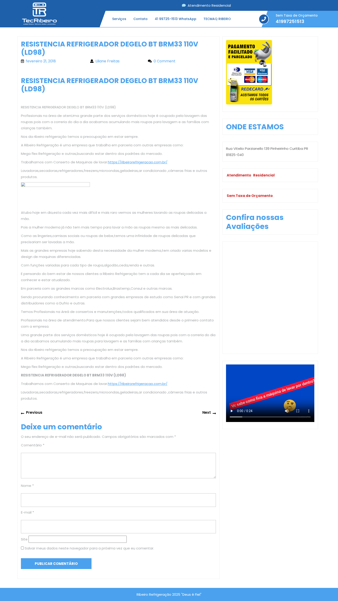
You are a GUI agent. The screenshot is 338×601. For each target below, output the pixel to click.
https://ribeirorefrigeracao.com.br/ (137, 162)
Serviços (119, 19)
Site (24, 539)
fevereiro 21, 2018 (56, 61)
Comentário (32, 445)
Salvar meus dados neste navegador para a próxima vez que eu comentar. (89, 548)
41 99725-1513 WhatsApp (175, 19)
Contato (140, 19)
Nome (27, 485)
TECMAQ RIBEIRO (217, 19)
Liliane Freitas (119, 61)
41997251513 (290, 21)
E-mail (27, 512)
